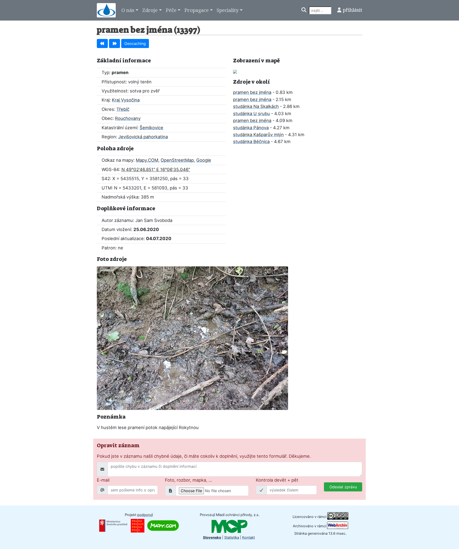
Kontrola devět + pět (277, 480)
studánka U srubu (251, 113)
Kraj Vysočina (126, 99)
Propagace (196, 10)
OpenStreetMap (177, 160)
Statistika (231, 537)
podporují (145, 515)
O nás (127, 10)
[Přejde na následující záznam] (114, 43)
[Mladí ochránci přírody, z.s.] (229, 526)
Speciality (228, 10)
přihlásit (352, 9)
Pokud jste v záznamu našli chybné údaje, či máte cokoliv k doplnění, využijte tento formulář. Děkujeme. (204, 456)
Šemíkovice (151, 127)
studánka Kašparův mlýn (258, 134)
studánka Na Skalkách (256, 106)
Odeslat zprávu (343, 486)
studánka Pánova (251, 127)
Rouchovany (128, 118)
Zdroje (150, 10)
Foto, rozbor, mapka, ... (188, 480)
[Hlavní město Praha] (137, 525)
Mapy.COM (147, 160)
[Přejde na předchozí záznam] (102, 43)
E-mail (103, 480)
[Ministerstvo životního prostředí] (113, 525)
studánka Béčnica (251, 141)
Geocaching (135, 43)
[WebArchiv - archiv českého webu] (337, 526)
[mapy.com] (163, 525)
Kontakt (248, 537)
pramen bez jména (252, 92)
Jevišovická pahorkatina (143, 136)
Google (203, 160)
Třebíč (122, 109)
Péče (171, 10)
